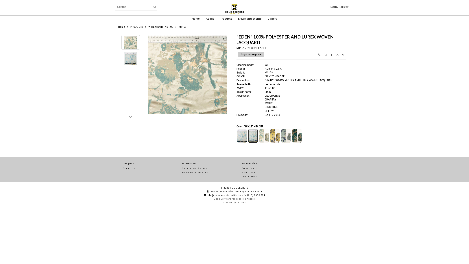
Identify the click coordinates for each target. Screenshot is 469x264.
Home (196, 18)
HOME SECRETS (239, 188)
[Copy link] (319, 54)
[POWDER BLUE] (285, 142)
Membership (249, 163)
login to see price (251, 54)
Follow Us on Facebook (195, 172)
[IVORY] (263, 142)
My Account (248, 172)
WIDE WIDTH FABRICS (160, 26)
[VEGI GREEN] (296, 142)
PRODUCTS (136, 26)
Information (189, 163)
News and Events (250, 18)
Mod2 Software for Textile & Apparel (235, 199)
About (210, 18)
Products (226, 18)
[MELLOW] (274, 142)
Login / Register (339, 6)
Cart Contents (249, 176)
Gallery (272, 18)
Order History (249, 168)
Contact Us (129, 168)
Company (128, 163)
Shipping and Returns (194, 168)
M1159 (183, 26)
